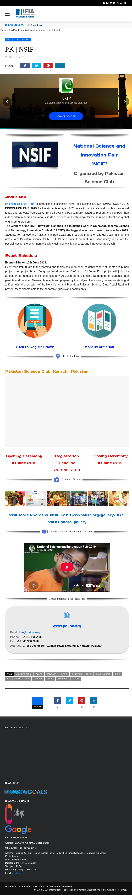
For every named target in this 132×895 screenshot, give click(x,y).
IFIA (8, 679)
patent (50, 679)
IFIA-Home (10, 886)
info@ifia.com (19, 873)
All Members (53, 886)
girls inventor (103, 674)
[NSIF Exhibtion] (77, 498)
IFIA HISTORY (24, 886)
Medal (18, 679)
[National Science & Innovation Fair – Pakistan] (15, 498)
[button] (7, 101)
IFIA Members (15, 30)
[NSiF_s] (36, 498)
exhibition (77, 674)
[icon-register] (35, 321)
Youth (76, 679)
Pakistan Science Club (19, 203)
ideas (117, 674)
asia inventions (23, 674)
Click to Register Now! (35, 347)
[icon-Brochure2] (99, 321)
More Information (99, 347)
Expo (88, 674)
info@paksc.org (29, 632)
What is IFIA (38, 886)
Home (3, 30)
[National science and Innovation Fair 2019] (98, 498)
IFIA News (67, 886)
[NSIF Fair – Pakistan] (119, 498)
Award (39, 674)
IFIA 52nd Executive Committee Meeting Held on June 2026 (59, 25)
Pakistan (38, 679)
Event (64, 674)
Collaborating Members (36, 30)
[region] (66, 101)
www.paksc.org (67, 626)
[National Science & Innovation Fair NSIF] (57, 498)
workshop (63, 679)
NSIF (27, 679)
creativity (52, 674)
